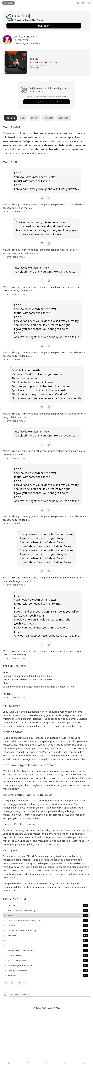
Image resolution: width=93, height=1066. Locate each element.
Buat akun (43, 25)
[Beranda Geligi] (8, 3)
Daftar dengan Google (49, 102)
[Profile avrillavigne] (8, 39)
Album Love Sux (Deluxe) (43, 62)
